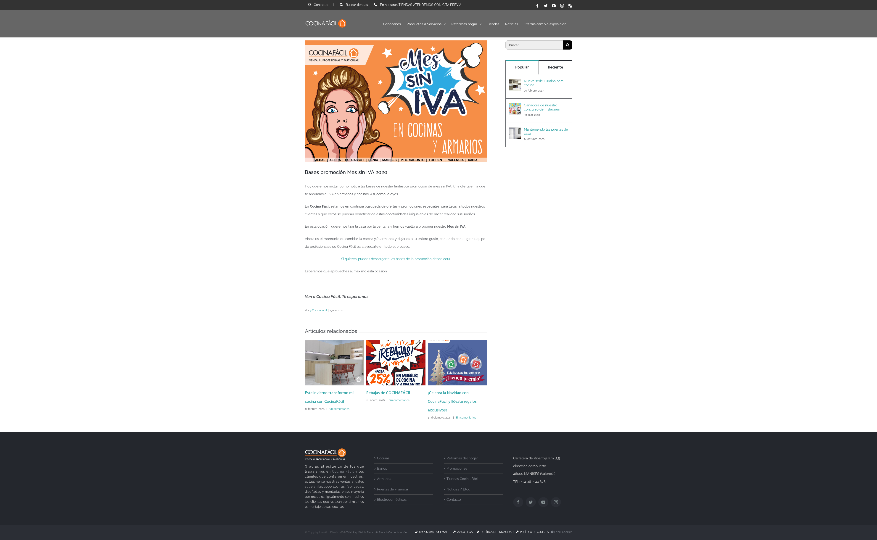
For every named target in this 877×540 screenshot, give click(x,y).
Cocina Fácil (343, 471)
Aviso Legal (465, 532)
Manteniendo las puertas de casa (546, 131)
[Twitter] (531, 502)
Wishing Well (354, 532)
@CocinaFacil (318, 310)
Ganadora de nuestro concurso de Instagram (542, 107)
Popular (522, 67)
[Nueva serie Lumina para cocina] (515, 83)
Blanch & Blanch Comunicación (387, 532)
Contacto (453, 500)
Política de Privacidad (496, 532)
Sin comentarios (339, 409)
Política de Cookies (534, 532)
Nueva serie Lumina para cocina (543, 83)
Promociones (456, 468)
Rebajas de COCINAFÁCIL (388, 393)
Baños (382, 468)
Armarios (384, 479)
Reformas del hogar (462, 458)
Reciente (555, 67)
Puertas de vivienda (392, 489)
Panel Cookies (563, 532)
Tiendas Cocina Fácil (462, 479)
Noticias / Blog (458, 489)
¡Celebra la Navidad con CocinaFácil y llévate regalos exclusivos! (452, 402)
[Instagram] (556, 502)
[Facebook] (518, 502)
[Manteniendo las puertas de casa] (515, 131)
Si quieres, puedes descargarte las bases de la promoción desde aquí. (396, 259)
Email (443, 532)
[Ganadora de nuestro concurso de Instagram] (515, 107)
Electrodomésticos (392, 500)
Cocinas (383, 458)
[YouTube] (543, 502)
